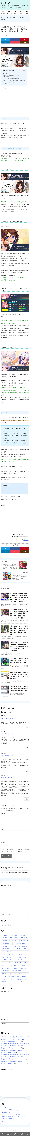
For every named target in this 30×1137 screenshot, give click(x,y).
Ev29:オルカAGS (21, 948)
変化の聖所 (23, 968)
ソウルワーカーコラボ (20, 962)
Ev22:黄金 (4, 946)
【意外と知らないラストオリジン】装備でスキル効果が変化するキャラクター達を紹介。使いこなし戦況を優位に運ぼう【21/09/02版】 (19, 646)
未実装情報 (4, 979)
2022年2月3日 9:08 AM (7, 777)
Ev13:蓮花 (23, 935)
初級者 (15, 968)
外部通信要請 (5, 971)
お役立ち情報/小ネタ (13, 17)
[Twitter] (5, 39)
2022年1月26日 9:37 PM (7, 718)
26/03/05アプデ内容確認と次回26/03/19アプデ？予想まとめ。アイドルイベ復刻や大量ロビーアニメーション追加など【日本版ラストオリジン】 (19, 597)
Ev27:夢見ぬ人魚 (23, 946)
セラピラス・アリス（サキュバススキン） (15, 80)
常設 (25, 971)
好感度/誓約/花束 (16, 971)
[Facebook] (15, 39)
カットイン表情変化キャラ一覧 (11, 75)
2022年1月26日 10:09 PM (7, 734)
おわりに (5, 83)
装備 (26, 979)
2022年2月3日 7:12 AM (7, 756)
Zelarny (26, 540)
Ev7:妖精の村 (5, 935)
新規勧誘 (11, 976)
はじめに (5, 73)
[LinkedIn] (5, 42)
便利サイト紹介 (6, 968)
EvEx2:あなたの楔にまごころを (10, 951)
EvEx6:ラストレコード (7, 957)
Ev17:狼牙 (4, 940)
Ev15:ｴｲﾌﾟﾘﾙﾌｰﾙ (14, 937)
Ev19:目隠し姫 (24, 940)
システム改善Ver (6, 962)
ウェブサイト (4, 842)
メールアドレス (5, 836)
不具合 (23, 965)
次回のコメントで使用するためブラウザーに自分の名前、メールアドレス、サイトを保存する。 (15, 850)
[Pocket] (15, 42)
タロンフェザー (8, 76)
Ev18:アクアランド (14, 940)
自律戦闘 (19, 979)
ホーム (3, 17)
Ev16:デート (24, 937)
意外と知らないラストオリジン (21, 534)
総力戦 (12, 979)
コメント (3, 813)
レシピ (3, 965)
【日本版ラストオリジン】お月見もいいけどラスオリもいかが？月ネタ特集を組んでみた (19, 660)
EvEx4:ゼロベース (21, 954)
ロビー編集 (13, 965)
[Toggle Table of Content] (23, 71)
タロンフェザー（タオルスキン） (13, 78)
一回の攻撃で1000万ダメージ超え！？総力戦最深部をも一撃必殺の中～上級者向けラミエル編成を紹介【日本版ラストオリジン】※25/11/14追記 (19, 614)
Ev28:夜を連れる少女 (7, 948)
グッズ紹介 (21, 959)
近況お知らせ (5, 982)
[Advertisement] (15, 100)
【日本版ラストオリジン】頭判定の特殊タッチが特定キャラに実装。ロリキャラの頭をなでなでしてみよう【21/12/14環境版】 (19, 630)
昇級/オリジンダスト (22, 976)
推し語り (4, 976)
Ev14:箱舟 (4, 937)
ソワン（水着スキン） (11, 82)
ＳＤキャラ (19, 982)
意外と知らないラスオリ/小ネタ (21, 536)
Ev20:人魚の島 (5, 943)
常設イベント (5, 973)
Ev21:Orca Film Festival (20, 943)
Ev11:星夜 (14, 935)
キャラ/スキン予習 (6, 959)
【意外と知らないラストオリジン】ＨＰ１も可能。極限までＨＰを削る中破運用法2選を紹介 (19, 688)
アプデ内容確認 (22, 957)
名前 (2, 829)
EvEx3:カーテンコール (7, 954)
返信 (27, 727)
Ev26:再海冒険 (13, 946)
